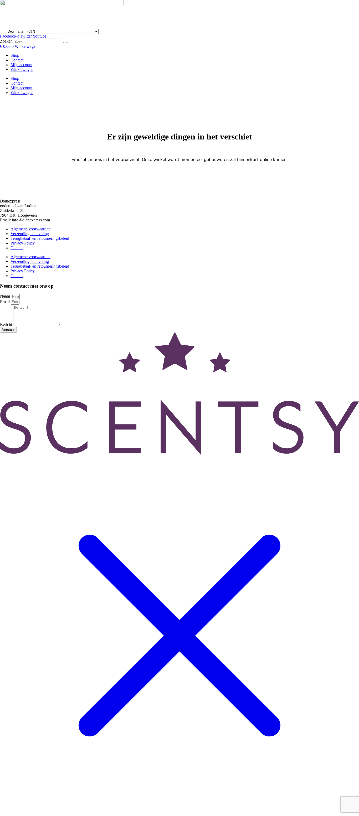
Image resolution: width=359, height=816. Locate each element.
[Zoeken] (65, 42)
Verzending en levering (30, 233)
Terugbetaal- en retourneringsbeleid (40, 238)
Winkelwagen (22, 69)
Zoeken (6, 41)
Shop (15, 55)
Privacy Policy (23, 243)
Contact (17, 60)
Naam (5, 296)
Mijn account (21, 65)
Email (5, 301)
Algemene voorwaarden (30, 229)
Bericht (6, 324)
